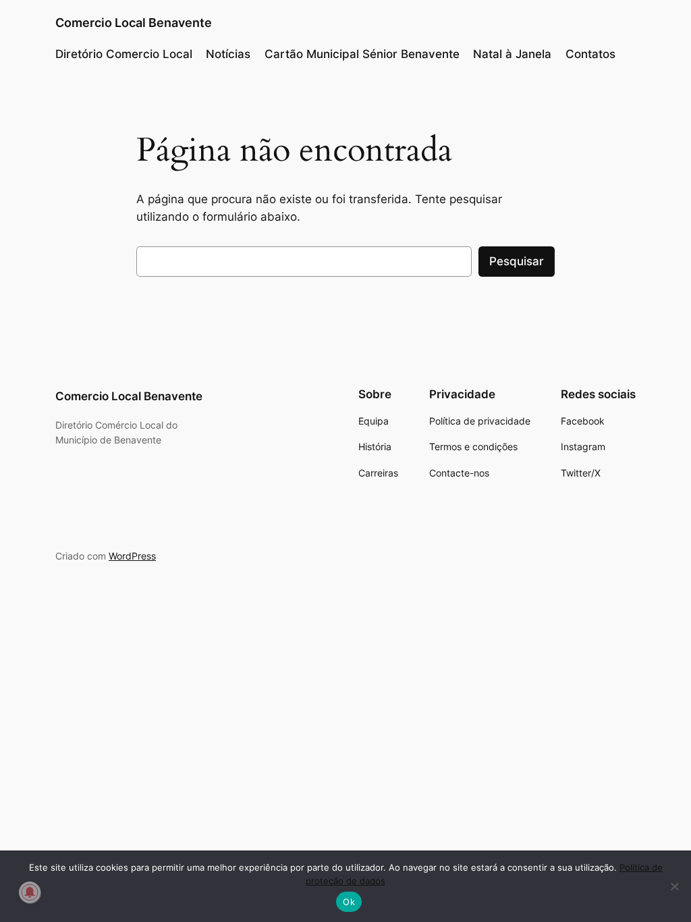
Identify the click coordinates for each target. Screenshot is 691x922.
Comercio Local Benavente (133, 23)
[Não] (674, 886)
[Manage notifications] (29, 892)
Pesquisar (516, 261)
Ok (349, 901)
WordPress (132, 556)
